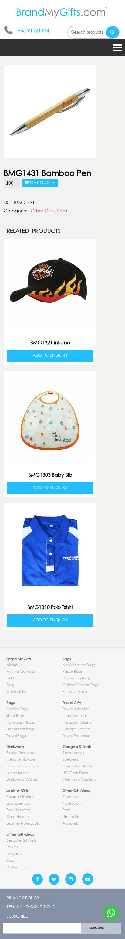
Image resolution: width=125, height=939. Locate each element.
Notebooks (72, 803)
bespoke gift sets (21, 840)
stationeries (16, 867)
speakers (70, 759)
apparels (70, 823)
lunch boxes (17, 772)
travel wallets (18, 809)
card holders (17, 816)
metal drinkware (20, 759)
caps (11, 860)
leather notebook (22, 823)
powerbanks (73, 752)
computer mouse (77, 766)
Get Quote (42, 182)
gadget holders (76, 728)
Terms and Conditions (31, 906)
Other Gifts (42, 211)
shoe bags (15, 715)
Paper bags (72, 671)
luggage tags (74, 715)
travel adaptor (75, 708)
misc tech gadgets (79, 779)
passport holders (76, 722)
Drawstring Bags (76, 678)
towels (12, 847)
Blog (10, 684)
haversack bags (20, 722)
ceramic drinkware (23, 766)
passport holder (20, 796)
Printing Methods (20, 671)
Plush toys (70, 796)
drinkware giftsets (22, 779)
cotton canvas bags (80, 684)
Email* (41, 928)
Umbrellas (70, 816)
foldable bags (74, 691)
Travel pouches (75, 735)
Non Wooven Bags (78, 664)
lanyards (14, 853)
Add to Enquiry (50, 355)
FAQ (10, 678)
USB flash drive (75, 772)
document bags (20, 728)
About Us (14, 664)
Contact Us (16, 691)
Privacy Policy (23, 897)
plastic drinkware (21, 752)
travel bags (16, 735)
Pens (62, 211)
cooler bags (17, 708)
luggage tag (18, 803)
